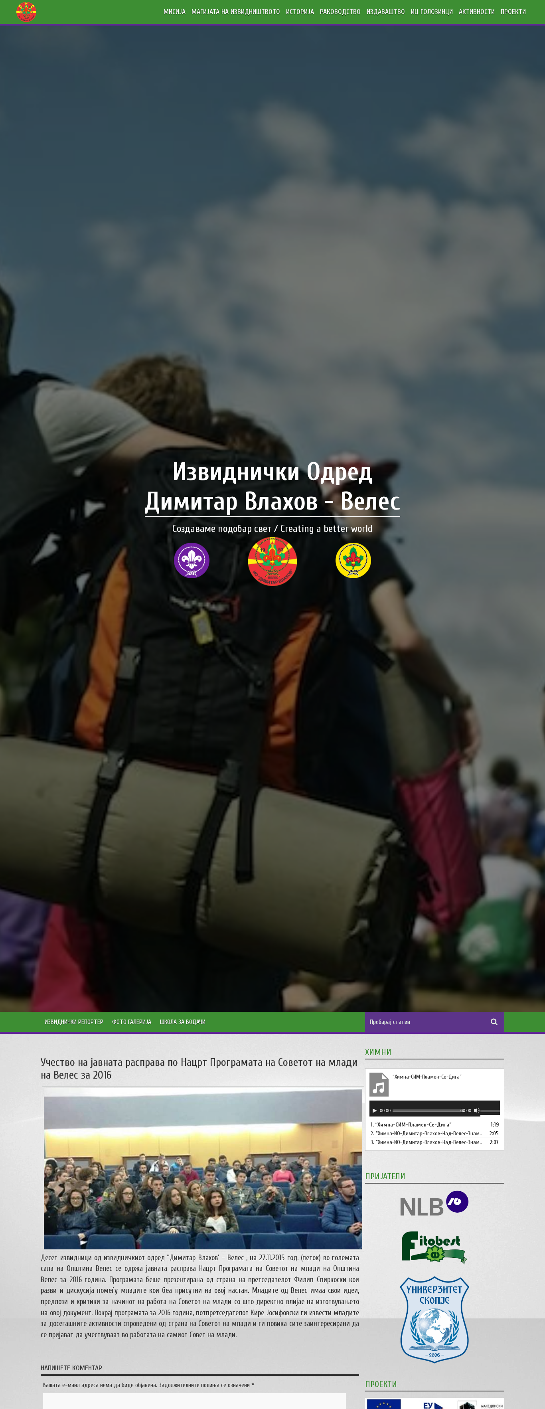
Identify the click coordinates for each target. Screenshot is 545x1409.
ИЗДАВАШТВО (386, 12)
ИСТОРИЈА (300, 12)
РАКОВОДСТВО (340, 12)
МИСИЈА (175, 12)
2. (426, 1133)
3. (426, 1142)
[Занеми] (477, 1110)
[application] (434, 1109)
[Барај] (494, 1022)
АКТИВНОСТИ (477, 12)
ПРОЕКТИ (513, 12)
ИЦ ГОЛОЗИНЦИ (432, 12)
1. (411, 1124)
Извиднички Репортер (74, 1022)
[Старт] (374, 1110)
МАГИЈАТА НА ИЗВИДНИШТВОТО (236, 12)
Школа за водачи (182, 1022)
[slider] (490, 1112)
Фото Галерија (131, 1022)
